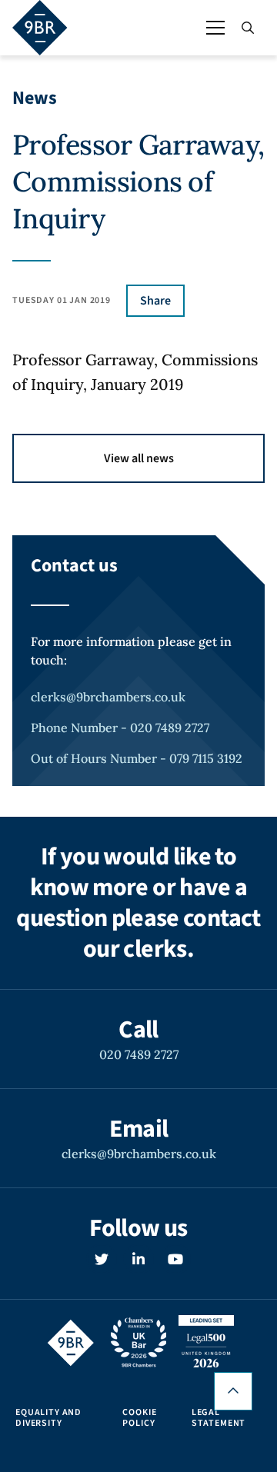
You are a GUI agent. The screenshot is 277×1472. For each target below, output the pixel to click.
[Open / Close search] (248, 28)
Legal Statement (219, 1418)
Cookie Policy (139, 1418)
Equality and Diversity (48, 1418)
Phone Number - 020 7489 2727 (120, 727)
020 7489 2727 (139, 1054)
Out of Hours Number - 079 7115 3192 (136, 758)
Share (155, 300)
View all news (139, 458)
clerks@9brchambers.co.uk (108, 696)
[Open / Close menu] (215, 28)
